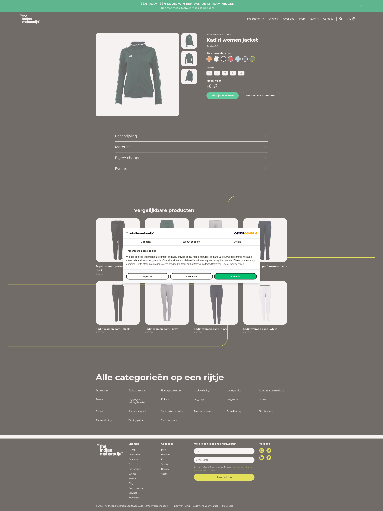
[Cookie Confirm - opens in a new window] (245, 233)
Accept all (235, 276)
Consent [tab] (146, 241)
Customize (191, 276)
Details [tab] (237, 241)
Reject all (147, 276)
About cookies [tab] (191, 241)
